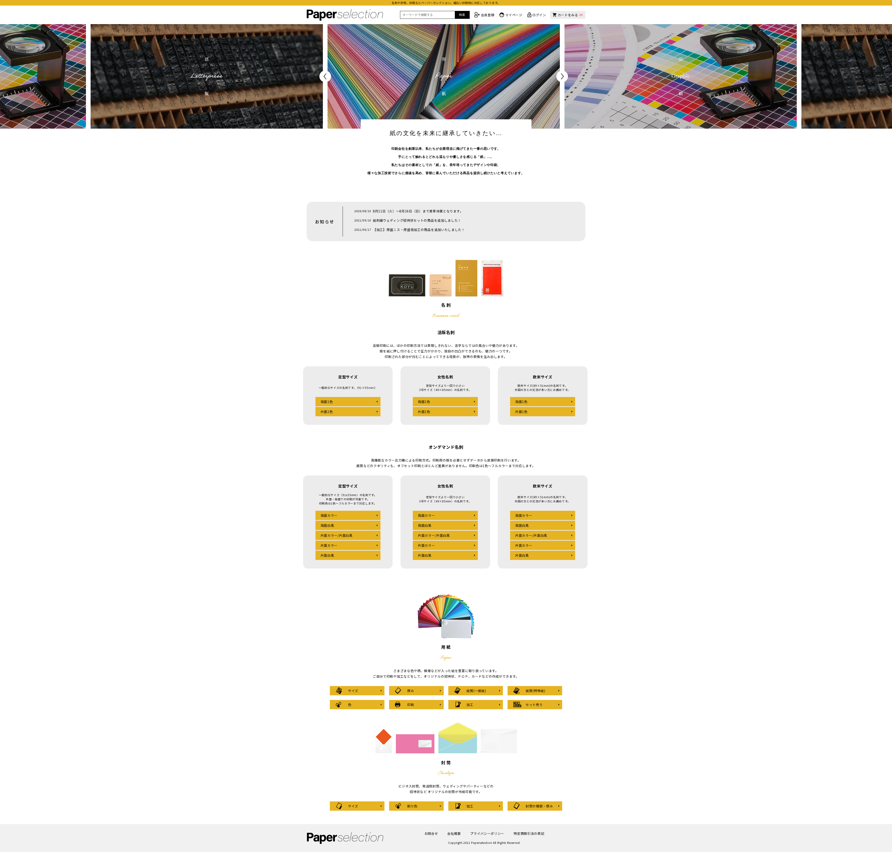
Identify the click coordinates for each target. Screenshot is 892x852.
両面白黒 (327, 525)
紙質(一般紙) (476, 690)
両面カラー (329, 515)
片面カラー (329, 545)
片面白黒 (327, 555)
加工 (469, 704)
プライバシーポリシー (487, 833)
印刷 (410, 704)
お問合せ (431, 833)
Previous (325, 76)
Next (562, 76)
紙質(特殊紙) (535, 690)
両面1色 (327, 401)
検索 (462, 14)
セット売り (534, 704)
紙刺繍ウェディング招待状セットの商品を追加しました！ (417, 220)
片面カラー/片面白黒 (337, 535)
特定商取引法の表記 (529, 833)
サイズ (353, 690)
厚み (410, 690)
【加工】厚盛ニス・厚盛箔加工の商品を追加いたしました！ (419, 229)
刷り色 (412, 806)
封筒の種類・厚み (539, 806)
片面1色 (327, 411)
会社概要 (454, 833)
